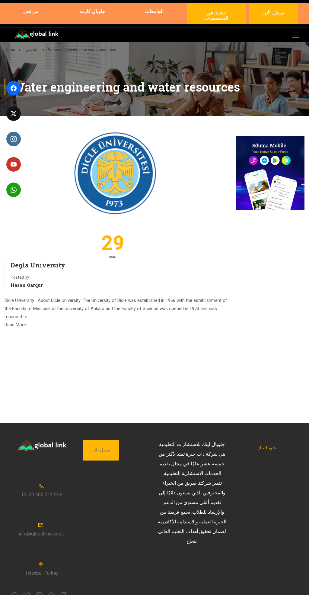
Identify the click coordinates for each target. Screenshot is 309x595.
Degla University (38, 265)
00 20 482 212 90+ (42, 494)
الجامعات (154, 11)
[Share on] (12, 298)
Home (10, 49)
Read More (15, 325)
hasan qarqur (27, 285)
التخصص (31, 49)
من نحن (31, 11)
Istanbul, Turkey (42, 573)
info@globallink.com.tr (42, 534)
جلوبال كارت (92, 11)
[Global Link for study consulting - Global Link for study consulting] (37, 34)
